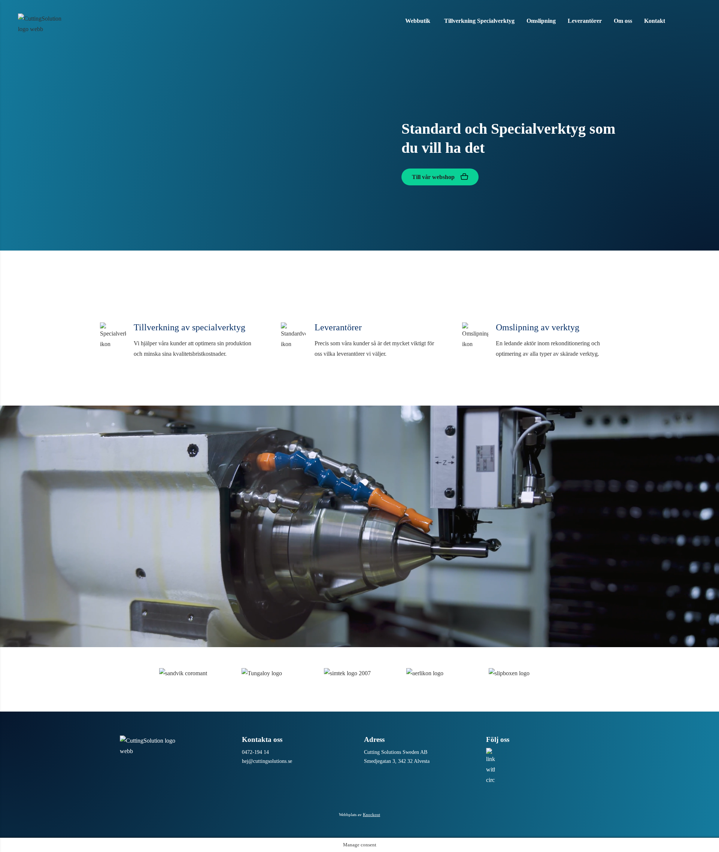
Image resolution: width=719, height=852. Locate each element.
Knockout (371, 814)
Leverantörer (585, 21)
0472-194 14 (255, 752)
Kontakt (654, 21)
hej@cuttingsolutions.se (267, 761)
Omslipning (541, 21)
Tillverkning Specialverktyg (479, 21)
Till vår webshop (434, 177)
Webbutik (417, 21)
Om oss (623, 21)
